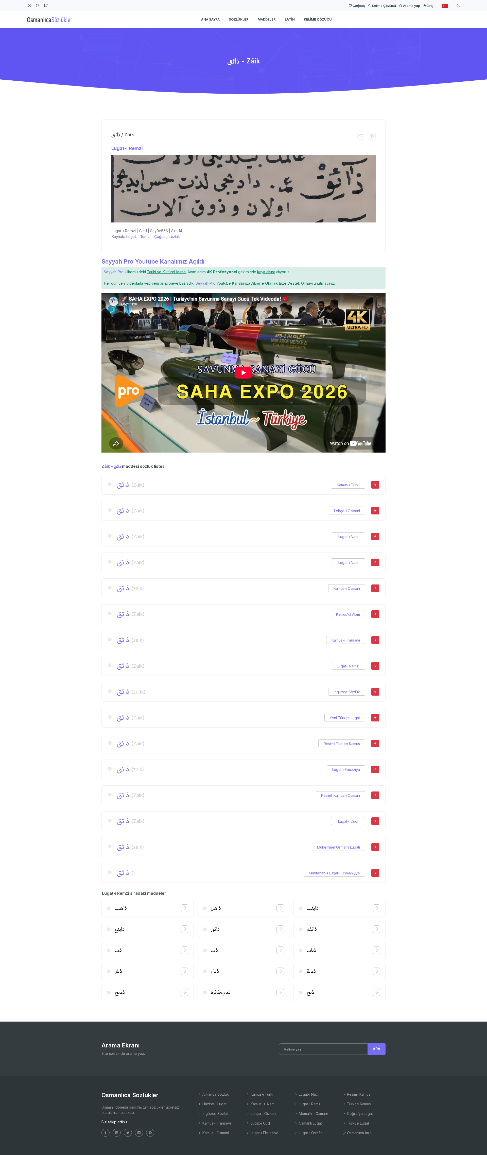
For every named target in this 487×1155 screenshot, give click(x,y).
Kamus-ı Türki (348, 485)
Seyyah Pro (114, 271)
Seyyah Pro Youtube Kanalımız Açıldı (152, 261)
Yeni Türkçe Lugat (345, 718)
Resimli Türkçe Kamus (342, 744)
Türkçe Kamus (358, 1104)
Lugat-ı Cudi (348, 821)
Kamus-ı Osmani (347, 588)
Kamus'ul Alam (348, 614)
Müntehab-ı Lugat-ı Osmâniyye (334, 873)
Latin (290, 19)
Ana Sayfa (210, 19)
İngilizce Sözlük (347, 692)
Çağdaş (358, 6)
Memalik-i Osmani (313, 1113)
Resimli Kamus (358, 1094)
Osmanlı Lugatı (310, 1123)
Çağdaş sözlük (167, 236)
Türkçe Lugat (357, 1123)
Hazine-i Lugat (214, 1104)
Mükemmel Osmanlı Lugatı (338, 847)
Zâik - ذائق (111, 466)
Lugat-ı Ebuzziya (346, 769)
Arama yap (411, 6)
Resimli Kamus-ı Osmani (340, 795)
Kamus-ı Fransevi (346, 640)
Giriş (429, 6)
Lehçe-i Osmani (347, 511)
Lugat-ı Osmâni (310, 1133)
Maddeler (267, 19)
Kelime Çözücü (383, 6)
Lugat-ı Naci (348, 537)
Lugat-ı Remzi (127, 148)
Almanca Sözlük (215, 1094)
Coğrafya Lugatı (360, 1113)
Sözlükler (239, 19)
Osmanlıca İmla (359, 1133)
